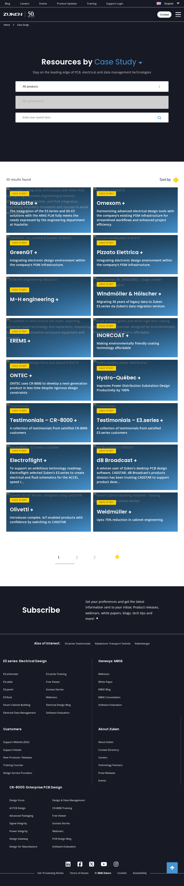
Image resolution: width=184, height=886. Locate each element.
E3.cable (8, 681)
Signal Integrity (18, 823)
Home (7, 24)
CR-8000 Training (62, 808)
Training (91, 3)
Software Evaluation (58, 712)
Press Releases (106, 773)
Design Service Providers (17, 773)
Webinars (51, 697)
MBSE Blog (104, 689)
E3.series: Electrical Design (25, 661)
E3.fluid (7, 697)
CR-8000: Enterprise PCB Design (35, 787)
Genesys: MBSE (110, 661)
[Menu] (178, 14)
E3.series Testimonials (77, 643)
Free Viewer (53, 681)
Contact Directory (108, 749)
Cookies (122, 873)
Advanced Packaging (21, 815)
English (168, 3)
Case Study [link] (19, 193)
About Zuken (108, 729)
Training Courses (13, 765)
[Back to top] (172, 867)
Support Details (12, 749)
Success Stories (55, 689)
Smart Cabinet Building (16, 704)
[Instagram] (116, 864)
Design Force (16, 800)
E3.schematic (10, 674)
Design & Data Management (68, 800)
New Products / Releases (17, 757)
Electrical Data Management (19, 712)
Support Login (114, 3)
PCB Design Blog (61, 838)
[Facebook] (80, 864)
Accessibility (140, 873)
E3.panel (8, 689)
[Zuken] (25, 14)
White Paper (105, 681)
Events (43, 3)
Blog (7, 3)
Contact (164, 14)
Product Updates (67, 3)
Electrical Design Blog (58, 704)
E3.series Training (56, 674)
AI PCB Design (17, 808)
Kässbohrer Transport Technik (112, 643)
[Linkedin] (68, 864)
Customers (12, 729)
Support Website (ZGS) (16, 742)
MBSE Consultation (109, 697)
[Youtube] (104, 864)
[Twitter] (91, 864)
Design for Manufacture (23, 846)
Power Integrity (18, 831)
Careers (24, 3)
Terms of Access (79, 873)
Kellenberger (142, 643)
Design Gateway (18, 838)
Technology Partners (110, 765)
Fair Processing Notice (50, 873)
